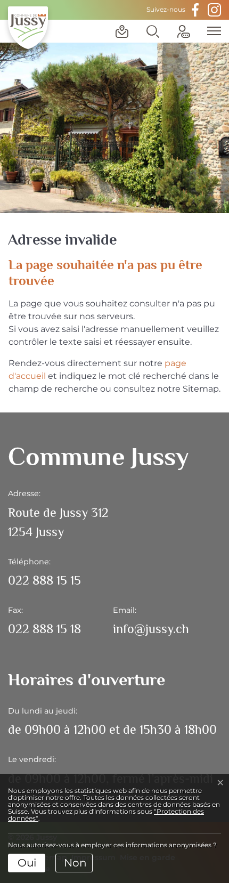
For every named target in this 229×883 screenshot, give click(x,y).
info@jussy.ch (151, 628)
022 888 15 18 (44, 628)
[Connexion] (183, 31)
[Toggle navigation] (210, 31)
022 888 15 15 (44, 580)
